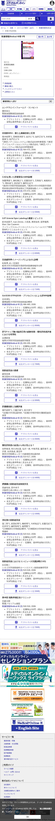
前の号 (41, 37)
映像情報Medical (45, 28)
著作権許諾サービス (11, 759)
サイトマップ (8, 775)
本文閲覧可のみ (30, 23)
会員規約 (7, 797)
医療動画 (7, 756)
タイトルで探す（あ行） (26, 28)
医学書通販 (8, 753)
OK (27, 817)
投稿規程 (8, 83)
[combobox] (13, 19)
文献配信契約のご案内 (12, 791)
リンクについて (9, 794)
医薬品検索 (8, 747)
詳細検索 (11, 13)
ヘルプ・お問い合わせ (12, 772)
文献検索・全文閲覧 (11, 744)
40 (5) (20, 116)
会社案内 (7, 785)
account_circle (52, 3)
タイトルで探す (30, 13)
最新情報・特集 (9, 741)
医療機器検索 (8, 750)
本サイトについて (10, 788)
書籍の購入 (9, 86)
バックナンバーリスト (13, 89)
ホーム (3, 28)
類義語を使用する (10, 23)
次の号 (49, 37)
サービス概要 (8, 769)
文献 (11, 28)
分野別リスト (10, 92)
